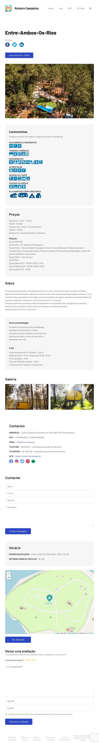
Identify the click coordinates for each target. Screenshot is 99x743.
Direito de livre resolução (51, 738)
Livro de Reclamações (65, 738)
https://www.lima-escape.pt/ (28, 456)
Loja (61, 8)
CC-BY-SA (90, 633)
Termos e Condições (37, 738)
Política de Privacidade (12, 738)
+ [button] (9, 573)
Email (9, 708)
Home (50, 8)
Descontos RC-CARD (19, 55)
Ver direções (18, 639)
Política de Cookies (24, 738)
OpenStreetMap (73, 633)
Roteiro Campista (27, 8)
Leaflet (57, 633)
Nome (9, 701)
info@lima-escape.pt (26, 442)
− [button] (9, 577)
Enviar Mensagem (18, 531)
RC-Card (80, 8)
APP (70, 8)
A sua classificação (13, 660)
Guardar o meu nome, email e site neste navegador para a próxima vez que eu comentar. (41, 714)
